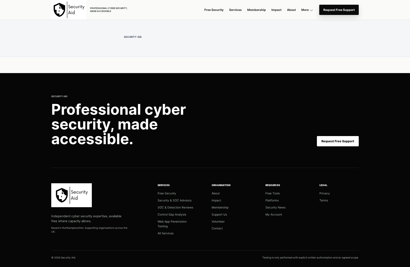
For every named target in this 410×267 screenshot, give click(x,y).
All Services (166, 233)
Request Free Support (339, 10)
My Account (273, 214)
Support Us (219, 214)
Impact (276, 10)
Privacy (324, 193)
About (291, 10)
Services (235, 10)
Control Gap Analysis (172, 214)
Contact (217, 228)
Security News (275, 207)
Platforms (272, 200)
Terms (323, 200)
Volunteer (218, 221)
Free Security (214, 10)
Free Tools (272, 193)
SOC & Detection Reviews (175, 207)
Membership (256, 10)
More (305, 10)
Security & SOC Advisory (175, 200)
